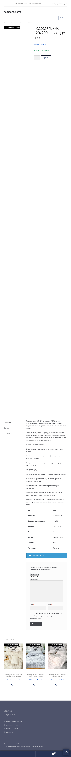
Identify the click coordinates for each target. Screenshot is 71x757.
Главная (8, 23)
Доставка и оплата (13, 725)
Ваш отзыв (34, 579)
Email (50, 605)
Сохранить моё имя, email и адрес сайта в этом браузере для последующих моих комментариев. (46, 616)
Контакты (9, 732)
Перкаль (56, 548)
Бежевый (56, 532)
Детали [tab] (6, 428)
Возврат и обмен (12, 728)
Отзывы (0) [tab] (8, 433)
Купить (46, 58)
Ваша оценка (35, 574)
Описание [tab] (7, 422)
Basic (54, 543)
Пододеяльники (15, 23)
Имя (32, 605)
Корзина (45, 752)
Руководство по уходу (14, 721)
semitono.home (12, 11)
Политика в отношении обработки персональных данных (24, 746)
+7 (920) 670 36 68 (59, 4)
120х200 (56, 521)
